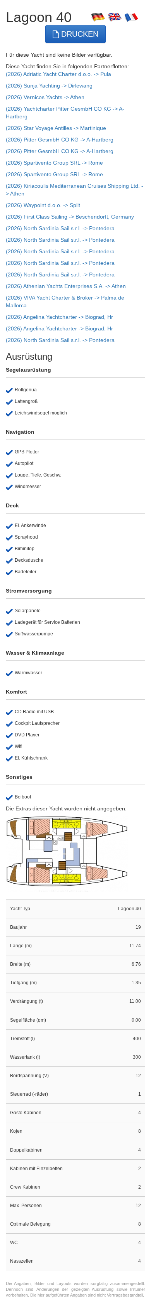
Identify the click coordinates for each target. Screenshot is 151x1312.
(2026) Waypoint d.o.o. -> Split (43, 205)
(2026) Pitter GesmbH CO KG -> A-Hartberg (59, 139)
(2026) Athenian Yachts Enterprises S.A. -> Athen (66, 286)
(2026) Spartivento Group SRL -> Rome (54, 163)
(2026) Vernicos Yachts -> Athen (45, 97)
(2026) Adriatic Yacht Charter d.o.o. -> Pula (58, 74)
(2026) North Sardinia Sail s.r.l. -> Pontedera (60, 228)
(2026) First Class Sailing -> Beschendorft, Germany (70, 217)
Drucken (78, 34)
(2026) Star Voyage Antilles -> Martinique (56, 128)
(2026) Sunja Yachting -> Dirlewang (49, 86)
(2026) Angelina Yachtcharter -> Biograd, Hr (59, 317)
